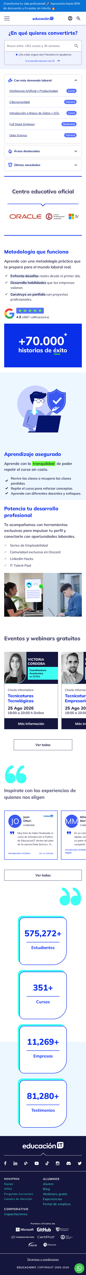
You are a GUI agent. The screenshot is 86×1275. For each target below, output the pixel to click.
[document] (30, 837)
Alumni (48, 1184)
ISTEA (8, 1188)
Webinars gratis (55, 1194)
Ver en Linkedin (46, 853)
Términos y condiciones (43, 1259)
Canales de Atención (18, 1198)
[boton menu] (6, 18)
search (76, 45)
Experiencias (52, 1199)
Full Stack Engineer (22, 124)
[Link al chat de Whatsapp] (79, 1268)
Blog (46, 1189)
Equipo (8, 1183)
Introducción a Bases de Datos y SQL (34, 113)
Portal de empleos (57, 1204)
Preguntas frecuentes (18, 1193)
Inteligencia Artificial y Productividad (33, 91)
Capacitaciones (16, 1214)
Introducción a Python (19, 853)
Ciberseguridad (19, 102)
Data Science (18, 135)
